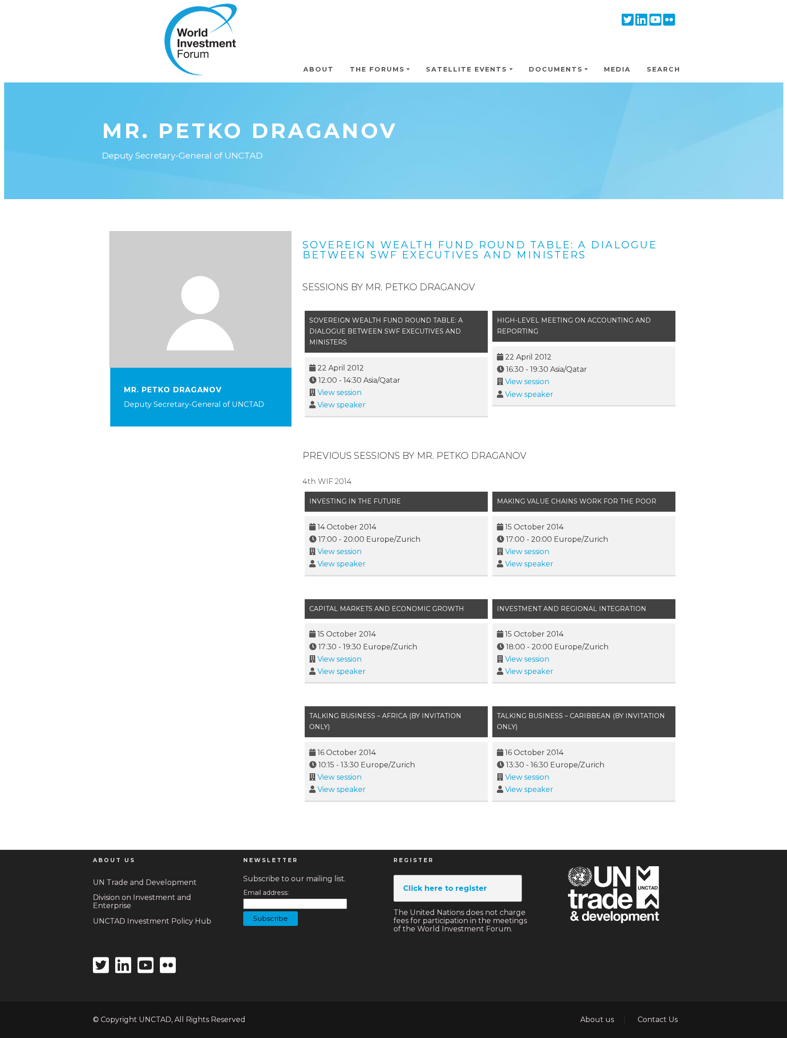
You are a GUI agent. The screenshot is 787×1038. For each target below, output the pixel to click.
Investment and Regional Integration (571, 609)
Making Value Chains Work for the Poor (576, 501)
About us (597, 1019)
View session (339, 392)
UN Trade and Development (145, 882)
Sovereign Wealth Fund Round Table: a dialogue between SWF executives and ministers (479, 250)
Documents (556, 69)
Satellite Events (466, 69)
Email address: (266, 892)
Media (617, 69)
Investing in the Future (355, 501)
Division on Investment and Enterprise (142, 901)
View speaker (341, 405)
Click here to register (445, 888)
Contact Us (658, 1019)
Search (663, 69)
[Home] (196, 18)
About (318, 69)
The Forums (377, 69)
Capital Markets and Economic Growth (386, 609)
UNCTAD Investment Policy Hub (152, 921)
